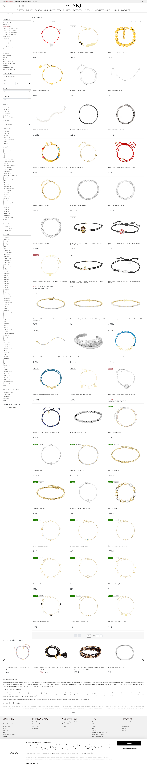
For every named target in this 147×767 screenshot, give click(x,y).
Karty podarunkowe (9, 69)
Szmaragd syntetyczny (10, 175)
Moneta (6, 323)
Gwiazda (7, 260)
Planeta (7, 339)
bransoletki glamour (70, 684)
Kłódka (6, 270)
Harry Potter (8, 262)
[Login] (134, 5)
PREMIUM (60, 10)
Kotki (6, 285)
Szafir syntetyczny (9, 169)
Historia (94, 726)
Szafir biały (7, 167)
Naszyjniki (7, 38)
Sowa (6, 367)
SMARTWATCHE (78, 10)
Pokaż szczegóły (31, 763)
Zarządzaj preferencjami (129, 748)
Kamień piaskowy (9, 202)
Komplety (6, 51)
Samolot (7, 356)
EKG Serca (7, 254)
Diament (7, 152)
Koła (6, 275)
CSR (93, 728)
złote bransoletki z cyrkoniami (124, 694)
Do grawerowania (9, 76)
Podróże (7, 342)
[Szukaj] (29, 83)
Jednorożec (7, 266)
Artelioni (7, 109)
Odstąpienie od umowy (9, 734)
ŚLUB (46, 10)
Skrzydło (7, 360)
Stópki (6, 369)
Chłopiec (6, 243)
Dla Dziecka (8, 228)
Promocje (35, 22)
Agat (6, 192)
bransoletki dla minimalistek (96, 684)
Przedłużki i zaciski (8, 67)
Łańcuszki (6, 43)
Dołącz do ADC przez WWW (69, 722)
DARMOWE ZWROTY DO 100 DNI (23, 1)
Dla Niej (7, 226)
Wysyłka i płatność (8, 724)
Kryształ (7, 171)
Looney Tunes (8, 312)
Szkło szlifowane (9, 180)
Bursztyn (7, 196)
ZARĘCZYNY (39, 10)
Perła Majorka (8, 159)
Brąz (6, 143)
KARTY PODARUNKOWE (102, 10)
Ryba (6, 354)
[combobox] (17, 124)
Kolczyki (6, 36)
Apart (6, 107)
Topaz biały (7, 186)
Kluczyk (6, 271)
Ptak (6, 346)
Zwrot (4, 728)
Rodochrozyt (7, 215)
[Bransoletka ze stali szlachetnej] (125, 652)
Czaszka (7, 245)
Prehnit (6, 211)
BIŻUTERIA (20, 10)
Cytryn (6, 198)
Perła (6, 158)
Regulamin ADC (66, 726)
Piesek (6, 335)
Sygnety (6, 24)
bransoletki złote (27, 694)
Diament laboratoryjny (12, 154)
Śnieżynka (7, 365)
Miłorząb (7, 319)
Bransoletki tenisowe (11, 28)
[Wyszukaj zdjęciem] (23, 6)
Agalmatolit (7, 190)
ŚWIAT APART (125, 10)
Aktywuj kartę (35, 726)
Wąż (5, 377)
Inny (5, 141)
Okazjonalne (7, 55)
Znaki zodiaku (8, 381)
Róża (6, 350)
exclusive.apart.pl (126, 724)
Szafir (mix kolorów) (9, 165)
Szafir (6, 163)
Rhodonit (7, 213)
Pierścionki (7, 22)
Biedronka (7, 239)
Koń (6, 281)
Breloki (5, 65)
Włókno (6, 398)
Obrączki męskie (8, 61)
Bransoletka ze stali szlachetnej (116, 667)
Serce (6, 358)
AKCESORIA (89, 10)
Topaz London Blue (9, 188)
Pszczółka (7, 344)
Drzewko (7, 250)
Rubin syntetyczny (9, 179)
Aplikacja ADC (66, 724)
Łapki (6, 304)
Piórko (6, 337)
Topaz (6, 184)
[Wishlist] (139, 5)
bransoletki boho (37, 684)
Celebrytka (7, 241)
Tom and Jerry (8, 371)
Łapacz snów (8, 302)
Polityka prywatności (97, 736)
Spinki (5, 59)
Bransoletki (7, 26)
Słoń (5, 362)
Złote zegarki (7, 57)
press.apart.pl (125, 726)
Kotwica (6, 287)
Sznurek (7, 396)
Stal (6, 135)
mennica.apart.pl (126, 722)
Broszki (6, 53)
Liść (6, 308)
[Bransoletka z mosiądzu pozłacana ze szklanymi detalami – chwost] (56, 652)
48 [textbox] (140, 22)
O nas (93, 722)
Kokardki (7, 273)
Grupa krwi (7, 258)
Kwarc (6, 207)
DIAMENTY (29, 10)
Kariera (94, 730)
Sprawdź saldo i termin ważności (41, 724)
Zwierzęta (7, 383)
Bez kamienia (8, 217)
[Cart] (143, 6)
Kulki (6, 293)
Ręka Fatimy (7, 348)
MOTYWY (52, 10)
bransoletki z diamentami (93, 706)
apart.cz (124, 728)
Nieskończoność (9, 333)
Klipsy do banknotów (9, 63)
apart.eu (124, 730)
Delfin (6, 248)
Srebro (6, 133)
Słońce (6, 363)
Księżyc (6, 291)
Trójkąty (6, 373)
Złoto (6, 131)
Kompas (6, 279)
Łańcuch (7, 300)
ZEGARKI (68, 10)
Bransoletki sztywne (10, 30)
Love (6, 314)
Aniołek (6, 237)
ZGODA (129, 743)
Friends (6, 256)
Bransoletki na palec (10, 34)
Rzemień (7, 394)
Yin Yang (7, 379)
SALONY (142, 1)
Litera (6, 310)
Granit (6, 200)
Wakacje (7, 375)
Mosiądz (7, 137)
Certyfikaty (5, 732)
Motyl (6, 327)
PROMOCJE (115, 10)
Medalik (6, 317)
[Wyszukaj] (4, 6)
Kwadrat (7, 294)
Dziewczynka (8, 252)
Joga (6, 268)
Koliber (6, 277)
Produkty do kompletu (10, 407)
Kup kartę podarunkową (38, 722)
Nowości (41, 22)
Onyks (6, 209)
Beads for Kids (8, 47)
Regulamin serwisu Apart (98, 734)
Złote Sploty (25, 699)
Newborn (7, 331)
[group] (22, 660)
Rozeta (6, 352)
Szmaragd (7, 173)
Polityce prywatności (86, 753)
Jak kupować (6, 726)
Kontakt (5, 736)
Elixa (6, 111)
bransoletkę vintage (14, 686)
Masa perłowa (8, 392)
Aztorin (7, 113)
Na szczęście (8, 329)
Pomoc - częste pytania (9, 722)
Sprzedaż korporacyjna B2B (99, 732)
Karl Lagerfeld (8, 117)
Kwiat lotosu (7, 296)
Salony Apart (95, 724)
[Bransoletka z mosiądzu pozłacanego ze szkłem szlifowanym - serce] (22, 652)
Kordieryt (7, 205)
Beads (5, 45)
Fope (6, 115)
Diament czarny (10, 156)
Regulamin (5, 730)
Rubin (6, 177)
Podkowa (7, 341)
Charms (6, 49)
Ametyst (7, 194)
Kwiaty (7, 298)
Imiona (6, 264)
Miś (5, 321)
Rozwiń (74, 712)
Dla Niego (7, 230)
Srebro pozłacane (9, 139)
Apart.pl (4, 14)
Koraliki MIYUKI (9, 204)
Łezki (6, 306)
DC (5, 246)
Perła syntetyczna (9, 161)
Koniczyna (7, 283)
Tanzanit (7, 182)
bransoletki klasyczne (132, 684)
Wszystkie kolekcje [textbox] (8, 124)
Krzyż (6, 289)
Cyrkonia (7, 150)
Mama (6, 316)
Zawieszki (7, 41)
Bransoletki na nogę (10, 32)
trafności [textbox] (130, 22)
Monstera (7, 325)
